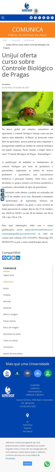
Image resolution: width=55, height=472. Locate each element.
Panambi (27, 428)
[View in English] (48, 18)
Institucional (8, 281)
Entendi (27, 463)
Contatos (34, 388)
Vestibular (7, 308)
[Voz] (2, 195)
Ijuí (27, 421)
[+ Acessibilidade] (2, 199)
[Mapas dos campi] (35, 17)
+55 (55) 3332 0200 (27, 406)
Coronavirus (8, 347)
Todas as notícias (10, 340)
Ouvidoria (35, 385)
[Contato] (39, 17)
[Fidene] (7, 373)
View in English (35, 391)
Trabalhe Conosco (35, 395)
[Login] (31, 17)
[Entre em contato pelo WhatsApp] (47, 464)
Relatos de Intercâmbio (13, 353)
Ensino (6, 288)
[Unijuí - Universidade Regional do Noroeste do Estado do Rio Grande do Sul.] (27, 7)
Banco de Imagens (11, 327)
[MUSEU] (27, 373)
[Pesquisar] (43, 17)
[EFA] (48, 373)
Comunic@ (9, 268)
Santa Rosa (27, 425)
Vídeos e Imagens (10, 314)
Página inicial (8, 275)
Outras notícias (9, 321)
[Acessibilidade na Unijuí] (52, 17)
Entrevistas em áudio (12, 334)
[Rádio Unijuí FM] (38, 373)
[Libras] (2, 190)
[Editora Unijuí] (17, 373)
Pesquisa (7, 295)
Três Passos (27, 431)
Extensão (7, 301)
